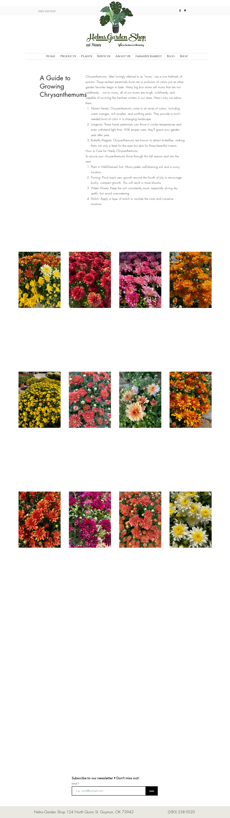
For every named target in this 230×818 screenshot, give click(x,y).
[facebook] (180, 10)
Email (75, 783)
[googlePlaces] (185, 10)
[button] (68, 56)
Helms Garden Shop (116, 38)
